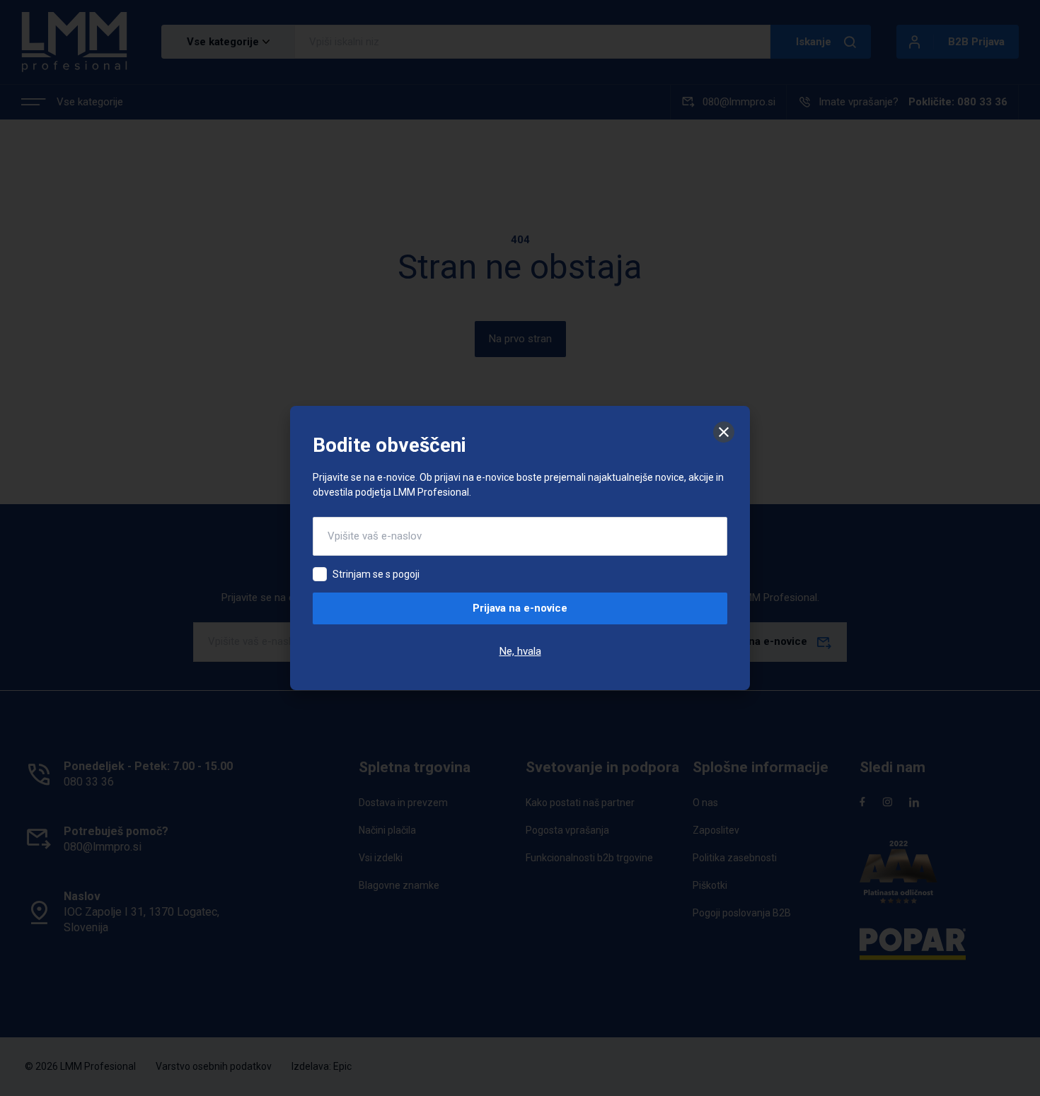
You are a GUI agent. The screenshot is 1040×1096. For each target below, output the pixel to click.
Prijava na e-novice (520, 608)
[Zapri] (723, 432)
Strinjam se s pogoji (376, 574)
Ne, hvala (520, 651)
